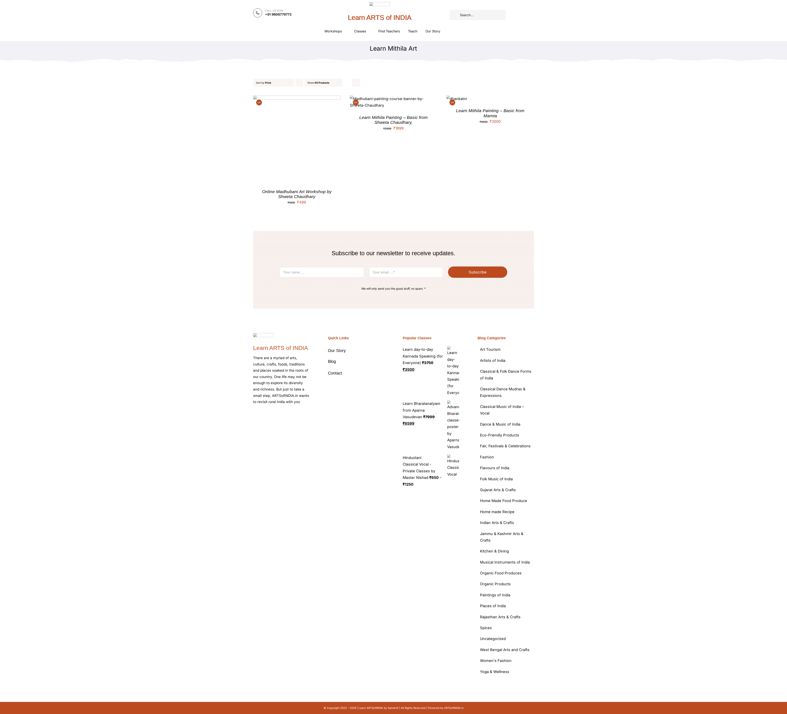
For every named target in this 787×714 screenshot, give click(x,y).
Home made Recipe (497, 512)
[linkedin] (287, 414)
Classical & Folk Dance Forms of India (505, 374)
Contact (335, 373)
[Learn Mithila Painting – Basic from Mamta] (456, 99)
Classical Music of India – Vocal (502, 409)
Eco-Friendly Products (499, 435)
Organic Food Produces (501, 573)
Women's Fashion (496, 660)
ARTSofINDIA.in (454, 707)
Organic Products (495, 584)
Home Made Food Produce (503, 501)
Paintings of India (495, 595)
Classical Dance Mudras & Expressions (502, 392)
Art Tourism (490, 349)
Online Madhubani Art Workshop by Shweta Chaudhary (297, 194)
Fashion (487, 457)
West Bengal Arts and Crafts (505, 650)
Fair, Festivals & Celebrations (505, 446)
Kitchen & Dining (494, 551)
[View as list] (356, 83)
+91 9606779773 (278, 14)
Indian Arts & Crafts (497, 522)
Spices (486, 628)
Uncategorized (493, 639)
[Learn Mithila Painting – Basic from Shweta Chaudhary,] (393, 99)
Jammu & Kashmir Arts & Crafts (501, 537)
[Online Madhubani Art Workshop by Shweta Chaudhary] (297, 99)
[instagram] (267, 414)
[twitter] (261, 414)
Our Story (337, 350)
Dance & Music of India (500, 424)
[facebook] (254, 414)
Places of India (493, 606)
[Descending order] (299, 83)
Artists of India (492, 360)
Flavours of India (494, 468)
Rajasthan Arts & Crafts (500, 617)
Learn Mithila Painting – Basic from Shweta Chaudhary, (393, 120)
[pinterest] (274, 414)
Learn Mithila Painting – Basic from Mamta (490, 113)
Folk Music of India (496, 479)
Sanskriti (393, 707)
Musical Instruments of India (505, 562)
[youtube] (280, 414)
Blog (332, 361)
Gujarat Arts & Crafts (498, 490)
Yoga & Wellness (494, 672)
